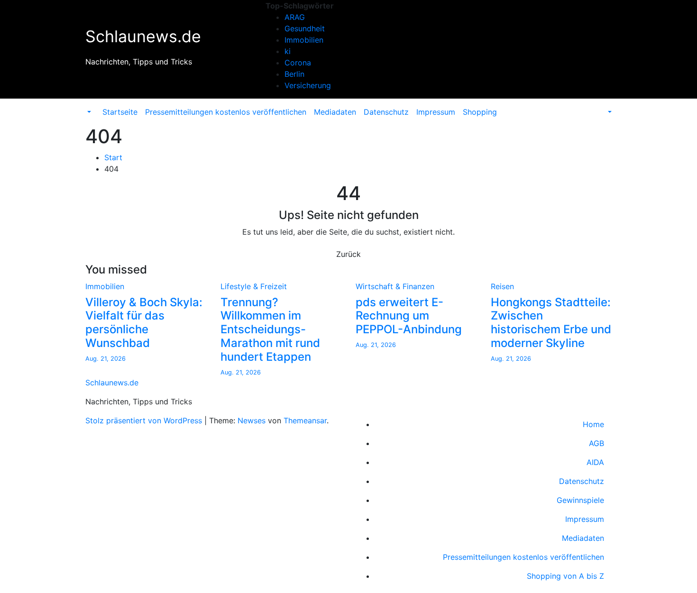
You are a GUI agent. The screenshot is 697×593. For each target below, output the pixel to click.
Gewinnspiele (580, 500)
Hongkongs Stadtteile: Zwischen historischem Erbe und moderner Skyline (551, 322)
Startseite (120, 112)
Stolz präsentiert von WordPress (144, 420)
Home (593, 424)
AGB (596, 443)
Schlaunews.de (143, 36)
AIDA (595, 462)
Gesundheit (304, 28)
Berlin (294, 74)
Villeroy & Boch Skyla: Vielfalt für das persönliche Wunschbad (143, 322)
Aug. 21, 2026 (105, 358)
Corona (297, 62)
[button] (88, 112)
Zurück (348, 254)
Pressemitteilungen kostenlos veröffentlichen (225, 112)
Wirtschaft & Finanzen (395, 286)
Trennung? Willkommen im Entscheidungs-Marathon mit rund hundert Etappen (270, 329)
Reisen (502, 286)
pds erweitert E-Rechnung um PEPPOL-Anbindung (409, 316)
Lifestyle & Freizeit (253, 286)
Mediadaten (335, 112)
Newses (252, 420)
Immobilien (303, 40)
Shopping (480, 112)
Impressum (435, 112)
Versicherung (307, 85)
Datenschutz (386, 112)
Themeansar (305, 420)
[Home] (95, 106)
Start (113, 157)
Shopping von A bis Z (565, 576)
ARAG (294, 17)
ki (287, 51)
